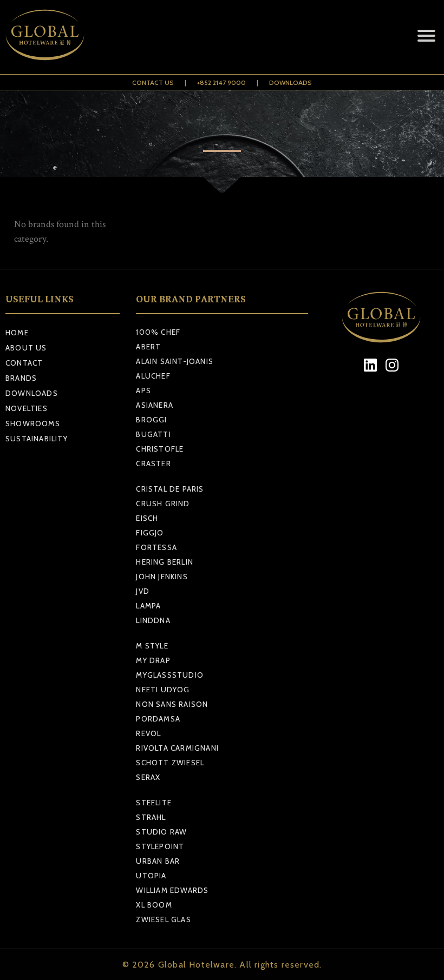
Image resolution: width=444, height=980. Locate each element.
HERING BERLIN (164, 562)
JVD (142, 591)
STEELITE (154, 802)
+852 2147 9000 (221, 82)
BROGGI (151, 419)
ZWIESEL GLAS (163, 919)
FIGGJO (150, 532)
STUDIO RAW (161, 831)
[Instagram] (392, 365)
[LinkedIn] (370, 365)
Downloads (290, 82)
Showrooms (32, 423)
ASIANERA (154, 405)
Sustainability (36, 438)
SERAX (148, 777)
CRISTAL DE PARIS (170, 489)
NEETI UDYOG (163, 689)
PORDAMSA (158, 718)
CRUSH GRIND (163, 503)
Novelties (26, 408)
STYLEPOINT (160, 846)
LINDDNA (153, 620)
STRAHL (151, 817)
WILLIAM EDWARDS (172, 890)
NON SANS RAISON (172, 704)
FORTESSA (156, 547)
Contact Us (153, 82)
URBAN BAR (158, 861)
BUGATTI (153, 434)
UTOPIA (151, 875)
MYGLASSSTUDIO (170, 675)
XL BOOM (154, 904)
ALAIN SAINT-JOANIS (174, 361)
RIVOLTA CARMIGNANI (177, 748)
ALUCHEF (153, 376)
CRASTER (153, 463)
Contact (24, 363)
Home (17, 332)
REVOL (148, 733)
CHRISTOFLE (160, 449)
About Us (26, 347)
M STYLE (152, 645)
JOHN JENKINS (161, 576)
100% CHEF (158, 332)
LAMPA (148, 605)
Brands (21, 378)
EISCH (147, 518)
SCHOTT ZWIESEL (170, 762)
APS (143, 390)
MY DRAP (153, 660)
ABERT (148, 346)
